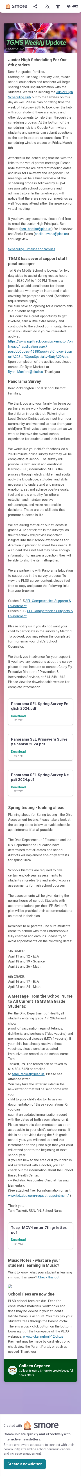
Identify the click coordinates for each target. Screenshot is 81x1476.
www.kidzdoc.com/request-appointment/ (38, 1196)
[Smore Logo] (16, 6)
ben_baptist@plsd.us (36, 229)
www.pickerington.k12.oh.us (43, 1336)
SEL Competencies (39, 601)
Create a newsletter (24, 1464)
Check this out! (49, 1277)
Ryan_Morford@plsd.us (25, 372)
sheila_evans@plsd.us (51, 234)
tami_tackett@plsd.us (28, 1074)
